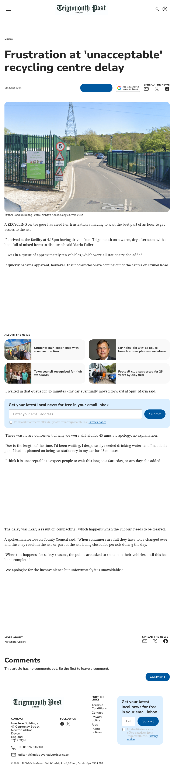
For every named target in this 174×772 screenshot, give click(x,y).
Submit (155, 414)
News (8, 39)
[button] (8, 9)
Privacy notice (97, 422)
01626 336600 (33, 747)
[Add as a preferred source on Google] (128, 88)
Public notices (97, 730)
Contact (97, 713)
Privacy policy (97, 718)
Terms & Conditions (99, 706)
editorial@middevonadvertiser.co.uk (43, 755)
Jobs (95, 725)
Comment (158, 677)
